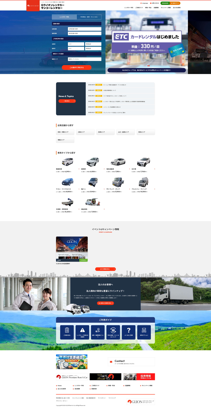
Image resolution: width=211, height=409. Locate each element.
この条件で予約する (77, 67)
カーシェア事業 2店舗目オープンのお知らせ (114, 85)
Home (60, 385)
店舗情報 (156, 7)
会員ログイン (176, 3)
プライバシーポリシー (62, 401)
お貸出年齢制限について (109, 90)
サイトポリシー (102, 398)
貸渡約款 (94, 389)
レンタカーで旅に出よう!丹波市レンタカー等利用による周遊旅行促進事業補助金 (124, 101)
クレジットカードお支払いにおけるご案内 (114, 112)
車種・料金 (148, 7)
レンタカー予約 (128, 7)
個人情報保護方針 (91, 398)
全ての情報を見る (105, 269)
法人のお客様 (176, 7)
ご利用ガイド (139, 7)
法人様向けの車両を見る (105, 303)
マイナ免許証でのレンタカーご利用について (114, 96)
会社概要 (77, 389)
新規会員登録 (165, 3)
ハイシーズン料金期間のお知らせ (112, 107)
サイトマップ (112, 398)
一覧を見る (66, 101)
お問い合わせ (155, 3)
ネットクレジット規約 (78, 398)
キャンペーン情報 (166, 7)
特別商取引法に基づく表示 (63, 398)
